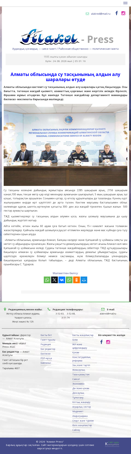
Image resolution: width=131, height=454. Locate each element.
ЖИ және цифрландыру (79, 346)
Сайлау (76, 429)
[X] (54, 280)
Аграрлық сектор (81, 406)
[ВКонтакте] (61, 280)
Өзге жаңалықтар (82, 425)
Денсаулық (78, 392)
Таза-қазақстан (80, 374)
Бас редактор (48, 348)
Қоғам (75, 352)
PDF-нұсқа (46, 358)
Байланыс (46, 362)
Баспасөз (45, 353)
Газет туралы (48, 339)
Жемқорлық (78, 369)
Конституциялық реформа (81, 359)
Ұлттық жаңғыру (81, 402)
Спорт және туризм (83, 420)
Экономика (78, 383)
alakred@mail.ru (100, 13)
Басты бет (46, 335)
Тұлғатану (77, 397)
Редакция (46, 344)
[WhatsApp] (47, 280)
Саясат (76, 379)
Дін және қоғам (80, 388)
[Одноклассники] (76, 280)
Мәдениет (77, 411)
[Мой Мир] (84, 280)
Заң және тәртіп (81, 365)
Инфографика (80, 416)
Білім (75, 339)
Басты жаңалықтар (82, 335)
